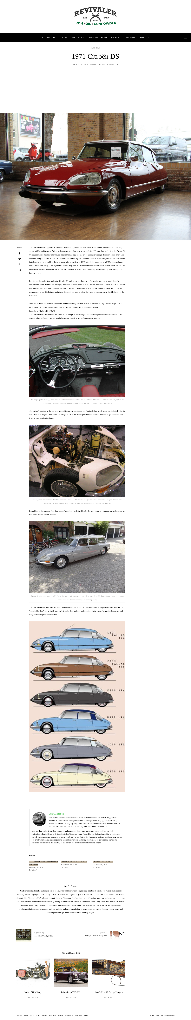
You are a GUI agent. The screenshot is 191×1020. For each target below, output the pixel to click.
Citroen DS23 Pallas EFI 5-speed (74, 862)
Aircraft (46, 37)
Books (64, 37)
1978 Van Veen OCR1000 (103, 862)
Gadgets (82, 37)
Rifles (141, 37)
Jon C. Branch (82, 64)
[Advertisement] (95, 91)
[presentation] (22, 977)
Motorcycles (116, 37)
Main (98, 48)
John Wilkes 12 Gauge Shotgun (71, 992)
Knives (104, 37)
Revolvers (130, 37)
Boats (55, 37)
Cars (73, 37)
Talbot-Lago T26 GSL (33, 992)
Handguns (93, 37)
